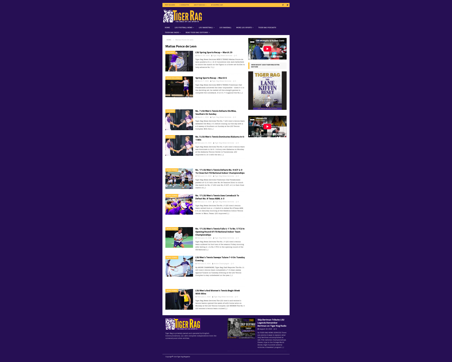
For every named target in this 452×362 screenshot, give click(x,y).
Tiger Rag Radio (172, 32)
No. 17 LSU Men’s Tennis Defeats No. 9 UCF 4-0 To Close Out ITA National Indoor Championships (219, 171)
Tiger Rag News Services (222, 55)
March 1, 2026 (203, 117)
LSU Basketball (206, 27)
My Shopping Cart (217, 5)
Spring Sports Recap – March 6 (211, 78)
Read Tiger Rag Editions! (197, 32)
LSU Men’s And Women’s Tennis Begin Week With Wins (217, 292)
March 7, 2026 (203, 81)
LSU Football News (183, 27)
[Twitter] (287, 5)
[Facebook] (283, 5)
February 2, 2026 (203, 296)
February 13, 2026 (204, 238)
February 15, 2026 (204, 176)
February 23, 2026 (204, 143)
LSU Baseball (225, 27)
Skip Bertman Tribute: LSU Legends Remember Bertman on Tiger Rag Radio (272, 323)
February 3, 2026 (203, 263)
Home (167, 27)
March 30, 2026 (203, 55)
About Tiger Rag (199, 5)
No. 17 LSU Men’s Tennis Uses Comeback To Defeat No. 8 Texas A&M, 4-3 (217, 197)
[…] (213, 67)
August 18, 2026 (265, 329)
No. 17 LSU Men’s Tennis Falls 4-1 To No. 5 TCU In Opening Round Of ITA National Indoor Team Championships (220, 232)
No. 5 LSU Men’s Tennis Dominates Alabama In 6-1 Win (220, 138)
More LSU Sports (244, 27)
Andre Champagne (221, 263)
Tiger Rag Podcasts (267, 27)
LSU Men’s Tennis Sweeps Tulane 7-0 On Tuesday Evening (220, 258)
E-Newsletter (184, 5)
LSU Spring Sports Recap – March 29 (213, 52)
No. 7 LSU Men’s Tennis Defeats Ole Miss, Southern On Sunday (215, 112)
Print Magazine (170, 5)
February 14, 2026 (204, 201)
